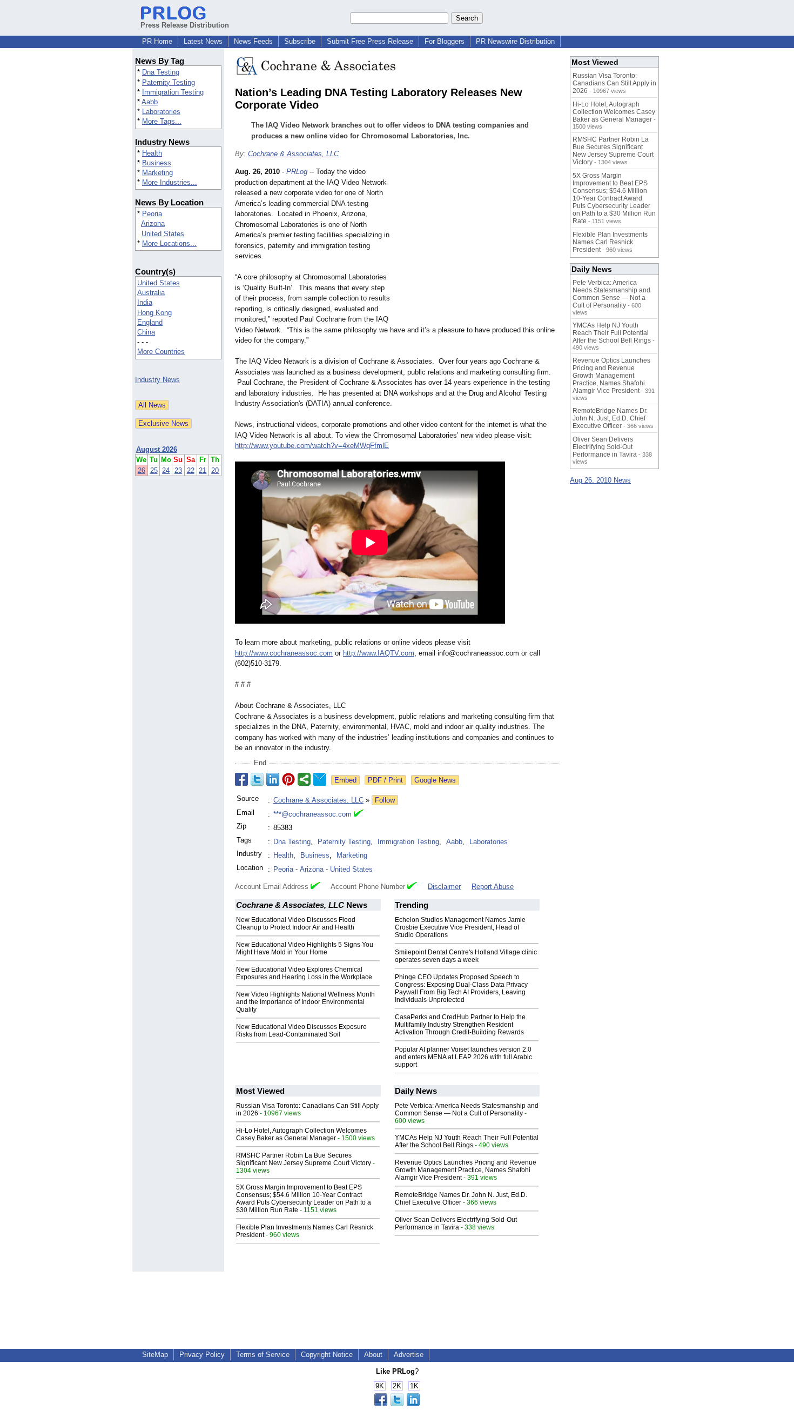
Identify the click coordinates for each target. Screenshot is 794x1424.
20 (215, 470)
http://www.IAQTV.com (378, 653)
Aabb (150, 102)
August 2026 (156, 449)
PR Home (157, 41)
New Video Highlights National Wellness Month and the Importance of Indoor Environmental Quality (305, 1002)
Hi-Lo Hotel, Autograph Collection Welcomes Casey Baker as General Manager (301, 1134)
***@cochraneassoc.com (312, 814)
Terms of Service (263, 1355)
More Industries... (169, 182)
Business (156, 163)
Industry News (157, 380)
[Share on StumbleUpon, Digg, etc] (304, 779)
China (146, 332)
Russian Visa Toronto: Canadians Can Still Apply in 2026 (614, 83)
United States (163, 234)
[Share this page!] (397, 1404)
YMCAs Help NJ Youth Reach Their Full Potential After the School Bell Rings (467, 1141)
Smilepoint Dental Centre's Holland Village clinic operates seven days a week (466, 956)
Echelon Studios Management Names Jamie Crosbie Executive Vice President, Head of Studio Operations (460, 927)
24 (166, 470)
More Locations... (169, 243)
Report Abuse (493, 887)
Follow (385, 800)
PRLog (296, 172)
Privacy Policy (202, 1355)
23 (178, 470)
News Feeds (253, 41)
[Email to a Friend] (319, 779)
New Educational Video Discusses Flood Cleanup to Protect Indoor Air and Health (295, 923)
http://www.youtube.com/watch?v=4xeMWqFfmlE (312, 446)
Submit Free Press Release (370, 41)
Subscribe (299, 41)
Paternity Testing (168, 82)
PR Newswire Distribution (515, 41)
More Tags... (161, 121)
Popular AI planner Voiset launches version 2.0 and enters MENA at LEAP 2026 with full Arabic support (463, 1057)
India (144, 302)
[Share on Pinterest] (288, 779)
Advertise (408, 1355)
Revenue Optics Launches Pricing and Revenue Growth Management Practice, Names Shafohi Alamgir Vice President (465, 1170)
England (150, 322)
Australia (151, 293)
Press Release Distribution (184, 25)
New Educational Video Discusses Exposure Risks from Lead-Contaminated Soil (301, 1030)
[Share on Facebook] (241, 779)
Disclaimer (444, 887)
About (373, 1355)
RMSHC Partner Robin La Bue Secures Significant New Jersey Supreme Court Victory (303, 1159)
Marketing (157, 173)
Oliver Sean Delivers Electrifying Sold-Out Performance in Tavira (456, 1223)
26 (141, 470)
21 (202, 470)
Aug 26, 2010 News (600, 480)
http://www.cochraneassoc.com (284, 653)
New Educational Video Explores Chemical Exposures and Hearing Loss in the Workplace (304, 973)
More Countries (161, 351)
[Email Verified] (359, 814)
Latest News (203, 41)
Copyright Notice (327, 1355)
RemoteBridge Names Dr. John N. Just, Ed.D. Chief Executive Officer (461, 1198)
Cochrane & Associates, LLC (293, 154)
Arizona (153, 223)
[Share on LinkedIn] (272, 779)
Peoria (152, 214)
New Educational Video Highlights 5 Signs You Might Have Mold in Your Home (304, 948)
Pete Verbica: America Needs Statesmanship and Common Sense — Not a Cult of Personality (467, 1109)
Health (152, 153)
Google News (435, 780)
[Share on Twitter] (257, 779)
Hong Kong (154, 313)
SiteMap (155, 1355)
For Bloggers (445, 41)
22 (190, 470)
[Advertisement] (478, 245)
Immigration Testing (173, 92)
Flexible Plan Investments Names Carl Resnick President (610, 242)
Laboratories (161, 112)
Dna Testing (160, 72)
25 (154, 470)
